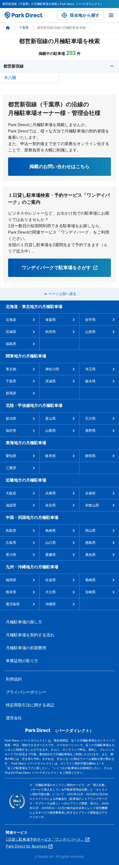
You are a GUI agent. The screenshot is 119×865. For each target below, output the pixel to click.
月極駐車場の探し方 (24, 622)
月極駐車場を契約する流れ (30, 635)
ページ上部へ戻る (62, 294)
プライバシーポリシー (26, 692)
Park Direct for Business (26, 846)
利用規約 (14, 679)
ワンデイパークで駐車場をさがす (56, 267)
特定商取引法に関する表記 (30, 705)
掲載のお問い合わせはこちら (59, 166)
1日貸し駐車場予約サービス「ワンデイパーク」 (45, 839)
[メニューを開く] (111, 15)
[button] (59, 66)
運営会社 (14, 718)
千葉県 (24, 27)
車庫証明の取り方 (22, 660)
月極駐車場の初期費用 (26, 648)
